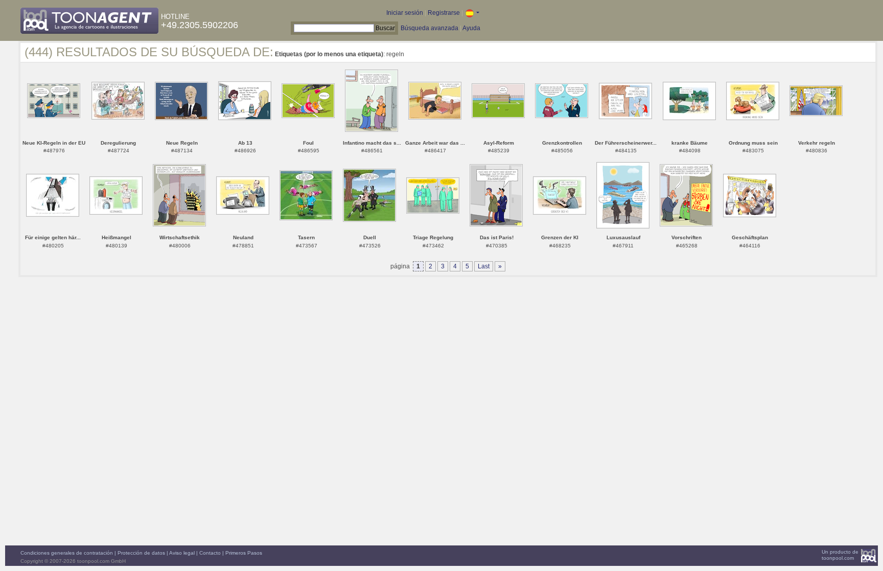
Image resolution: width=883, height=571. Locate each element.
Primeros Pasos (243, 553)
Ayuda (471, 28)
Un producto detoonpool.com (840, 555)
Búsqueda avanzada (429, 28)
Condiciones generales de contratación (66, 553)
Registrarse (444, 12)
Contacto (210, 553)
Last (484, 266)
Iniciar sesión (404, 12)
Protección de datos (141, 553)
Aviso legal (182, 553)
